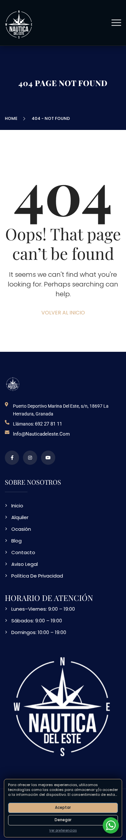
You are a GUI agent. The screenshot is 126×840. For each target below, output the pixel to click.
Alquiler (19, 517)
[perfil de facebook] (12, 458)
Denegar (63, 819)
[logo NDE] (13, 384)
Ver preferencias (63, 830)
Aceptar (63, 807)
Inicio (17, 505)
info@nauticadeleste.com (41, 434)
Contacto (23, 552)
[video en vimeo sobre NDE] (48, 458)
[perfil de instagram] (30, 458)
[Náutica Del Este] (19, 24)
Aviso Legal (24, 564)
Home (12, 118)
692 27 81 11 (48, 424)
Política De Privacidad (37, 575)
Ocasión (21, 529)
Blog (16, 540)
